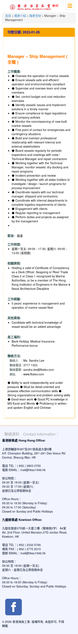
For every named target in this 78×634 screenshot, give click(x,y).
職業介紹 (20, 15)
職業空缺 (35, 15)
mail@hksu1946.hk (33, 470)
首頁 (8, 15)
